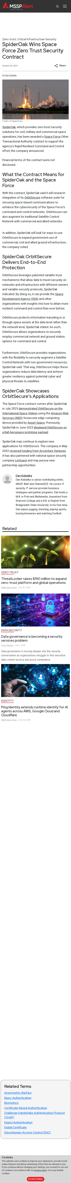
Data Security (11, 630)
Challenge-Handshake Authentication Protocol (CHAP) (34, 1115)
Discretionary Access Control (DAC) (27, 1132)
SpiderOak (9, 127)
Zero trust (9, 39)
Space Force (52, 136)
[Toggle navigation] (65, 6)
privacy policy (40, 1170)
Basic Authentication (17, 1098)
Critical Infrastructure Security (36, 39)
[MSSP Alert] (18, 6)
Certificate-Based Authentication (25, 1108)
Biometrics (11, 1103)
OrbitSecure (32, 197)
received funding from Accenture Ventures (38, 451)
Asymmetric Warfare (18, 1093)
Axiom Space (36, 422)
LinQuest (21, 460)
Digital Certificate (15, 1127)
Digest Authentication (18, 1122)
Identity (7, 701)
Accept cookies (35, 1179)
